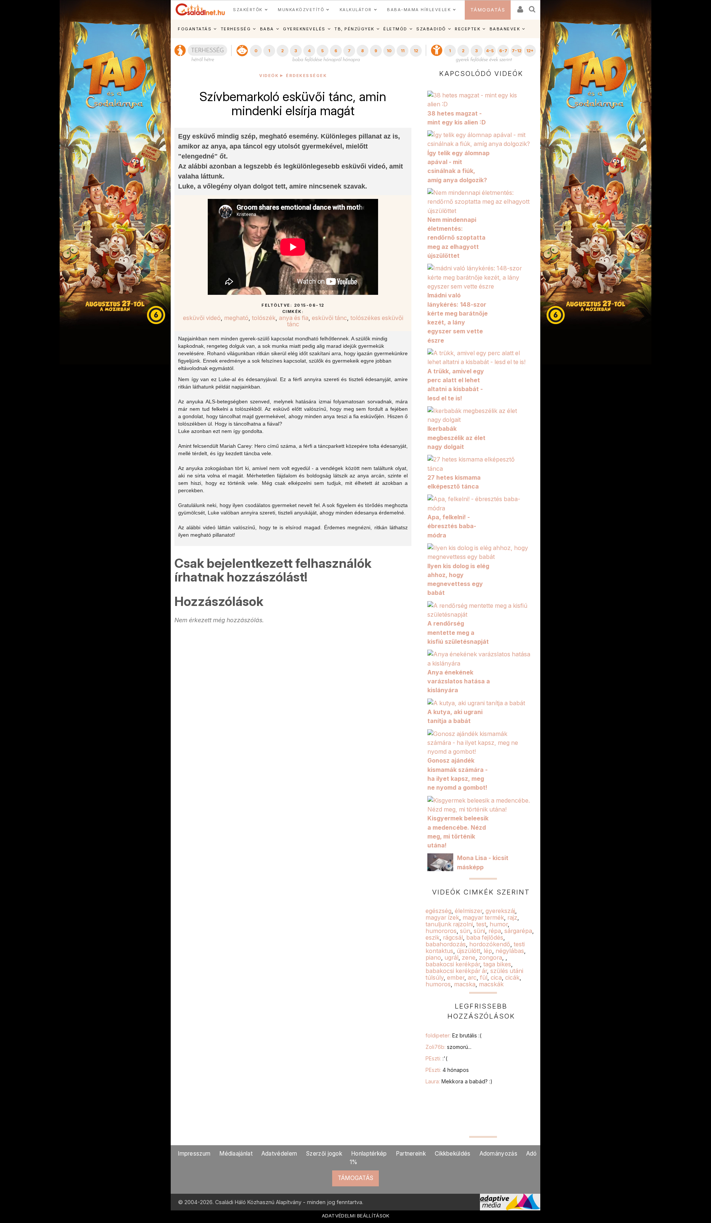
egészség (438, 910)
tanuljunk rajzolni (449, 924)
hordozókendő (489, 944)
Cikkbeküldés (453, 1153)
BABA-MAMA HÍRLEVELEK (419, 9)
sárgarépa (518, 930)
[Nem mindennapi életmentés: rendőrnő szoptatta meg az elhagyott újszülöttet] (481, 201)
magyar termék (483, 917)
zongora (490, 957)
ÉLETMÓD (395, 28)
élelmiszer (468, 910)
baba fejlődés (484, 937)
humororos (441, 930)
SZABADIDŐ (431, 28)
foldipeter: (453, 1035)
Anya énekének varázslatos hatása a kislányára (458, 681)
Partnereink (411, 1153)
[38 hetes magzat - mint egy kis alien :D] (481, 99)
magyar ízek (442, 917)
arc (472, 977)
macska (464, 984)
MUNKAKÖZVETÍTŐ (301, 9)
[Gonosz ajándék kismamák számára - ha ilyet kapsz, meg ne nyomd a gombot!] (481, 742)
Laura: (459, 1081)
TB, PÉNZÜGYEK (354, 28)
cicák (512, 977)
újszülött (468, 950)
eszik (432, 937)
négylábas (509, 950)
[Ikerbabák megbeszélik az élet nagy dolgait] (481, 414)
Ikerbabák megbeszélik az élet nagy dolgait (456, 437)
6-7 (503, 50)
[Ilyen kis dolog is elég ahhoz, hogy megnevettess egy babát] (481, 552)
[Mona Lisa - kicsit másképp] (442, 861)
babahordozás (445, 944)
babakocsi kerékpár (452, 964)
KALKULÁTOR (356, 9)
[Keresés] (532, 6)
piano (433, 957)
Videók (268, 75)
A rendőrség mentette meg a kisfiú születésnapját (458, 632)
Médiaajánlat (236, 1153)
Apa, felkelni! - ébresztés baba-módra (451, 526)
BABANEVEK (505, 28)
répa (494, 930)
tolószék (264, 317)
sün (465, 930)
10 (389, 50)
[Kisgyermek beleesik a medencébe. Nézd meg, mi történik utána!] (481, 804)
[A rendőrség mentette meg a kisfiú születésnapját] (481, 609)
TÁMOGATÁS (487, 10)
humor (499, 924)
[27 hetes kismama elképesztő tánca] (481, 463)
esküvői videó (202, 317)
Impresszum (194, 1153)
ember (455, 977)
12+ (530, 50)
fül (483, 977)
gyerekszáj (500, 910)
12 (416, 50)
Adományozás (498, 1153)
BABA (267, 28)
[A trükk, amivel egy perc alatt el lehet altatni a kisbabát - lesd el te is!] (481, 357)
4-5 (490, 50)
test (481, 924)
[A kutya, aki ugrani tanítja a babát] (478, 702)
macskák (491, 984)
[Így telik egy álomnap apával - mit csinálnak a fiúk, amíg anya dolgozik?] (481, 139)
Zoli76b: (448, 1047)
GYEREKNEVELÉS (304, 28)
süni (479, 930)
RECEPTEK (467, 28)
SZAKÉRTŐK (248, 9)
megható (236, 317)
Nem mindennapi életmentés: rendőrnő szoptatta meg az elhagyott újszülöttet (456, 237)
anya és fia (293, 317)
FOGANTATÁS (194, 28)
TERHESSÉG (236, 28)
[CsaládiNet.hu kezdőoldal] (200, 9)
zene (468, 957)
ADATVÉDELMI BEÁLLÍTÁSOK (356, 1216)
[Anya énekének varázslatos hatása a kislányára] (481, 658)
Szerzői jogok (324, 1153)
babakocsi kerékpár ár (456, 970)
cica (496, 977)
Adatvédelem (279, 1153)
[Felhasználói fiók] (519, 6)
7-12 (516, 50)
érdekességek (306, 75)
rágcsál (453, 937)
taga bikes (497, 964)
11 (402, 50)
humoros (438, 984)
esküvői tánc (329, 317)
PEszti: (436, 1058)
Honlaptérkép (369, 1153)
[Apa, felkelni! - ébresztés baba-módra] (481, 503)
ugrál (451, 957)
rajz (512, 917)
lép (488, 950)
